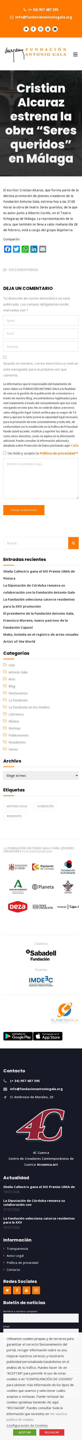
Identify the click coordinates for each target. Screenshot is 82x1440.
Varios (13, 749)
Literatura (16, 714)
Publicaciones (19, 735)
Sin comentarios (23, 269)
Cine (12, 665)
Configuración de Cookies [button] (27, 1425)
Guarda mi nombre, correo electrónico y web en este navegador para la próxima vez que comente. (40, 369)
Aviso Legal (15, 1255)
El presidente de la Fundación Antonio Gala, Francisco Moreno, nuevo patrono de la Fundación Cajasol (38, 620)
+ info (74, 445)
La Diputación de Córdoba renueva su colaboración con (34, 1202)
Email (6, 1326)
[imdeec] (41, 981)
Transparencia (17, 1248)
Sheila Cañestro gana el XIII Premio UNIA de (39, 1187)
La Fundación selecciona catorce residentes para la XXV (39, 1220)
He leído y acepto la (43, 453)
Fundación (46, 806)
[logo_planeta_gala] (65, 1013)
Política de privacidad (58, 453)
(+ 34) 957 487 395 (43, 9)
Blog (12, 686)
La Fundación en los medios (29, 707)
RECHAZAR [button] (52, 1432)
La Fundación (18, 700)
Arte (12, 679)
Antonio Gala (18, 672)
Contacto (13, 1269)
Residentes (17, 742)
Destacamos (18, 693)
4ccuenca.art (47, 1164)
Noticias (15, 728)
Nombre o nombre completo (20, 1311)
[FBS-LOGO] (41, 955)
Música (14, 721)
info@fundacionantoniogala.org (43, 17)
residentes (14, 816)
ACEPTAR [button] (25, 1432)
